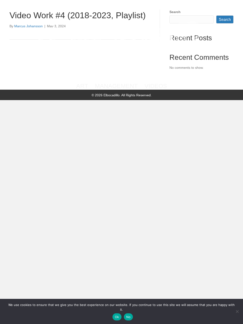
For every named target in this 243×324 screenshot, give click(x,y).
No (128, 317)
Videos (156, 86)
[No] (237, 311)
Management (116, 86)
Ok (117, 317)
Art (82, 86)
